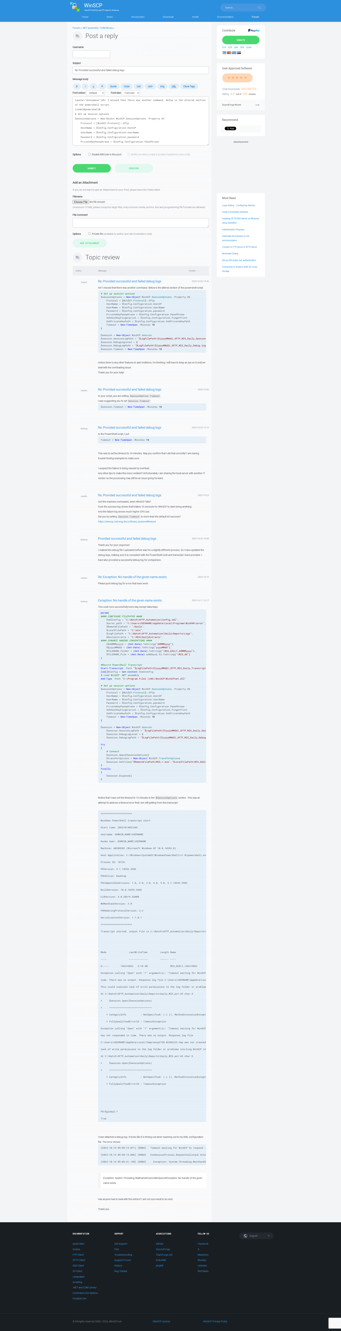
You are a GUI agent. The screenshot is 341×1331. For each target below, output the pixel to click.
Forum (255, 16)
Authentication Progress (233, 229)
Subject (77, 63)
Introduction (138, 16)
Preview (134, 168)
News (110, 16)
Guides (76, 1249)
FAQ (116, 1249)
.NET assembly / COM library (97, 27)
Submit (92, 168)
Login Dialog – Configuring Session (238, 205)
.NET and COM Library (84, 1287)
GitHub (159, 1243)
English (253, 1235)
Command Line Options (85, 1293)
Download (168, 16)
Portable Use (79, 1298)
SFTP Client (79, 1260)
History (118, 1265)
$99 (242, 47)
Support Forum (122, 1260)
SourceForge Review (231, 104)
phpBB (159, 1265)
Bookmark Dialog (230, 253)
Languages (79, 1276)
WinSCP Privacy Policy (215, 1321)
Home (85, 16)
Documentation (225, 16)
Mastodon (203, 1254)
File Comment (80, 214)
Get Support (120, 1243)
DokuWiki (161, 1260)
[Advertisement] (241, 166)
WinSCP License (161, 1321)
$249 (248, 47)
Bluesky (202, 1260)
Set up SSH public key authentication (239, 260)
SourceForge (163, 1249)
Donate (241, 40)
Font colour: (79, 92)
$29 (230, 47)
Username (78, 47)
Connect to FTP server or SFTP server (239, 247)
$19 (224, 47)
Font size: (116, 92)
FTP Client (78, 1254)
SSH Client (78, 1265)
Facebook (203, 1243)
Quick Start (78, 1243)
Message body (80, 79)
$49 (236, 47)
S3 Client (77, 1271)
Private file (122, 233)
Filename (77, 196)
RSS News (203, 1271)
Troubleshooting (123, 1254)
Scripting (77, 1282)
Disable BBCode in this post (106, 154)
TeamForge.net (164, 1254)
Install (195, 16)
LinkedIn (202, 1265)
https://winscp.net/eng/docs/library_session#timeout (127, 521)
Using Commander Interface (235, 212)
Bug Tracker (120, 1271)
